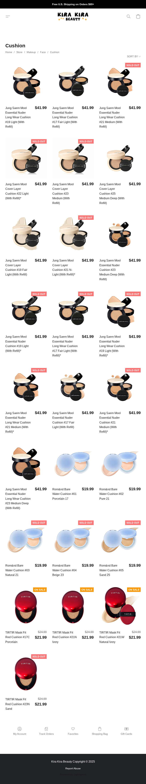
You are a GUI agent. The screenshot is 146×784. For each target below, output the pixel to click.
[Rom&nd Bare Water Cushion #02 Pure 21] (120, 463)
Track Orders (46, 733)
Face (43, 52)
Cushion (54, 52)
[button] (72, 16)
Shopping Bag (100, 733)
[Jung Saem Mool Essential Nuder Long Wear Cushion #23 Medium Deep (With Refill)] (26, 463)
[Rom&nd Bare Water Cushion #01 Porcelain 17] (73, 463)
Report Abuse (73, 768)
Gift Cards (126, 733)
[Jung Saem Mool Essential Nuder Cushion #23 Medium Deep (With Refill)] (120, 234)
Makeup (31, 52)
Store (19, 52)
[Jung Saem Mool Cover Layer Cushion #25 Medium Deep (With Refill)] (120, 158)
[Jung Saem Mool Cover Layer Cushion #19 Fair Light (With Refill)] (26, 234)
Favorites (73, 733)
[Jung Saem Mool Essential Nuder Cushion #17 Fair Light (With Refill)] (73, 387)
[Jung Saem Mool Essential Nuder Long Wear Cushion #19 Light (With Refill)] (26, 81)
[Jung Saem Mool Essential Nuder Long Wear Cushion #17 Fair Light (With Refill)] (73, 81)
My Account (19, 733)
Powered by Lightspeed (73, 774)
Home (8, 52)
